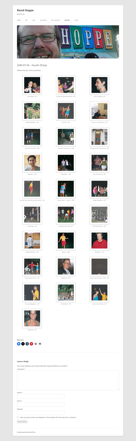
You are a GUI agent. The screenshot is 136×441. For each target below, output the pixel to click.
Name (20, 393)
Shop (76, 20)
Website (20, 409)
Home (19, 20)
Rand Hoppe (25, 10)
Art (26, 20)
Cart (33, 20)
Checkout (43, 20)
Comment (21, 369)
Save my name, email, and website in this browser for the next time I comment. (48, 417)
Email (19, 401)
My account (55, 20)
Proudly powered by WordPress (26, 432)
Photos (67, 20)
